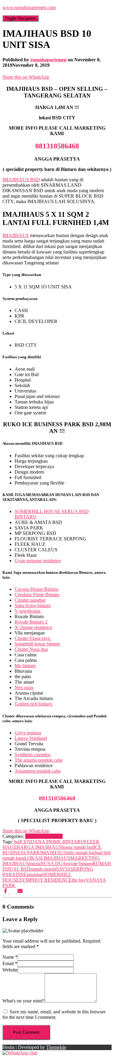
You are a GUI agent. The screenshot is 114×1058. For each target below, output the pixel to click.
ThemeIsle (56, 1047)
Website (10, 969)
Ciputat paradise (30, 600)
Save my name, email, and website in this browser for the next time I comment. (53, 1014)
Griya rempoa (28, 732)
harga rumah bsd (78, 847)
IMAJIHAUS (15, 235)
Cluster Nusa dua (31, 649)
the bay (79, 880)
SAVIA (63, 869)
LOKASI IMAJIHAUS (47, 858)
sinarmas (34, 874)
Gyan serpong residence (38, 560)
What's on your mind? (23, 1000)
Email (9, 963)
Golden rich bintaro (34, 703)
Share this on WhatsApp (25, 77)
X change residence (33, 627)
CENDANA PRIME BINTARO (52, 841)
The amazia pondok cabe (39, 760)
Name (10, 957)
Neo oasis (24, 687)
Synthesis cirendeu (32, 754)
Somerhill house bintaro (37, 643)
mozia (34, 863)
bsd (17, 841)
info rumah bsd (81, 852)
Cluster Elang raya (33, 638)
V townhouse (28, 611)
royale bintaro (79, 863)
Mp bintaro (25, 665)
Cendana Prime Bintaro (37, 594)
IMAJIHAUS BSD (21, 179)
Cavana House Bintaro (36, 589)
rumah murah (43, 869)
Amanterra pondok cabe (38, 771)
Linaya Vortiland (31, 738)
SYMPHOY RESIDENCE (45, 880)
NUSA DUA (53, 863)
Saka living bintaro (33, 605)
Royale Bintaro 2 (31, 621)
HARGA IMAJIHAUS (39, 847)
